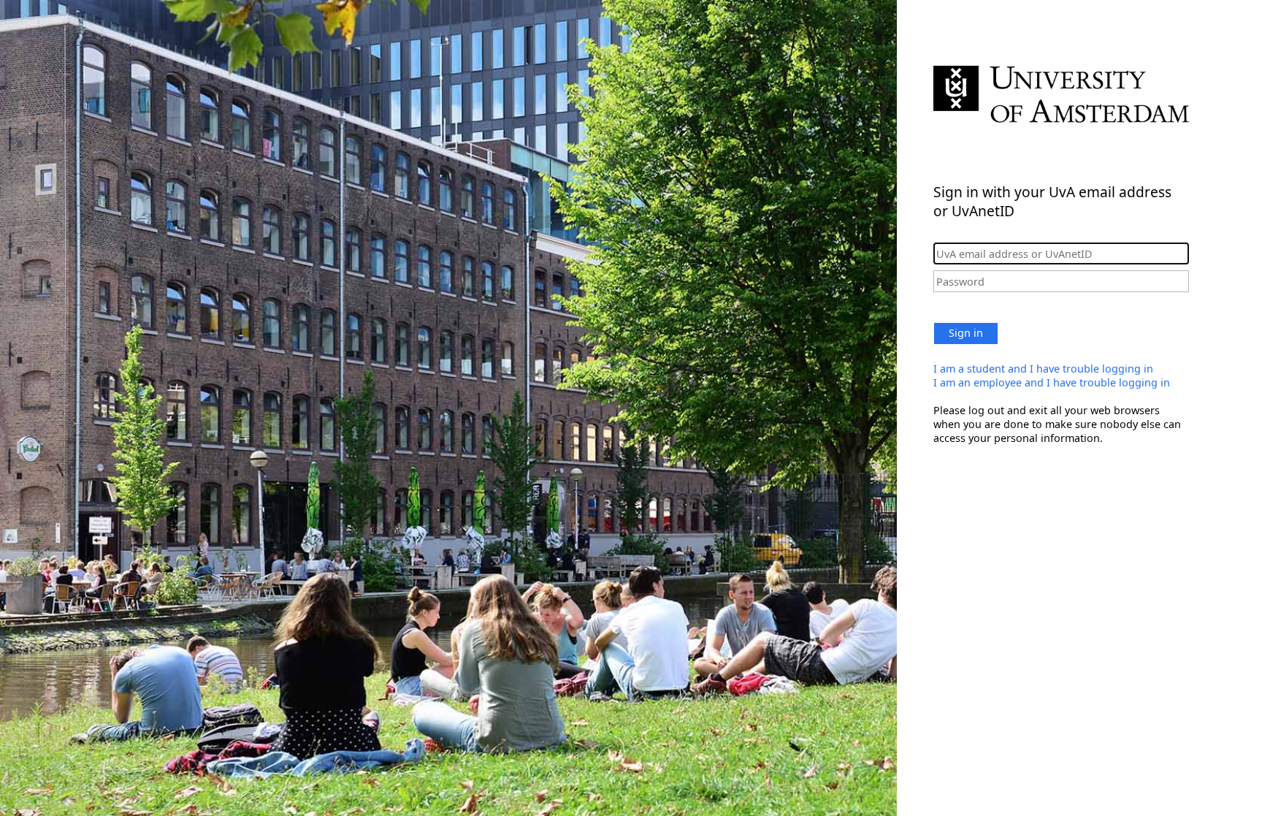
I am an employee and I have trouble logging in (1051, 382)
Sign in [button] (966, 333)
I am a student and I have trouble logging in (1043, 368)
